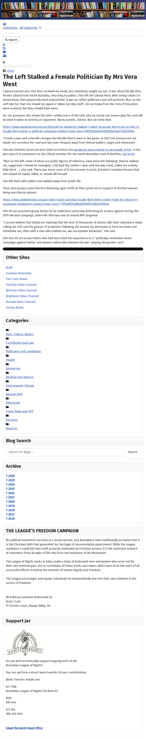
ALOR (9, 267)
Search (12, 39)
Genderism (13, 368)
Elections (12, 420)
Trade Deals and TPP (19, 411)
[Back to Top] (139, 732)
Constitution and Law (19, 343)
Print (10, 71)
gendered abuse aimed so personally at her (102, 149)
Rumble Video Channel (20, 302)
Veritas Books (15, 307)
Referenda (13, 402)
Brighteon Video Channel (22, 296)
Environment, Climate (20, 385)
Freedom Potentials (19, 273)
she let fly (128, 154)
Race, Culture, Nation (19, 334)
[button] (73, 48)
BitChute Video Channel (21, 290)
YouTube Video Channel (21, 284)
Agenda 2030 (14, 394)
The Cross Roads (17, 279)
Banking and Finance (19, 377)
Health (10, 360)
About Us (11, 428)
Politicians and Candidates (23, 351)
